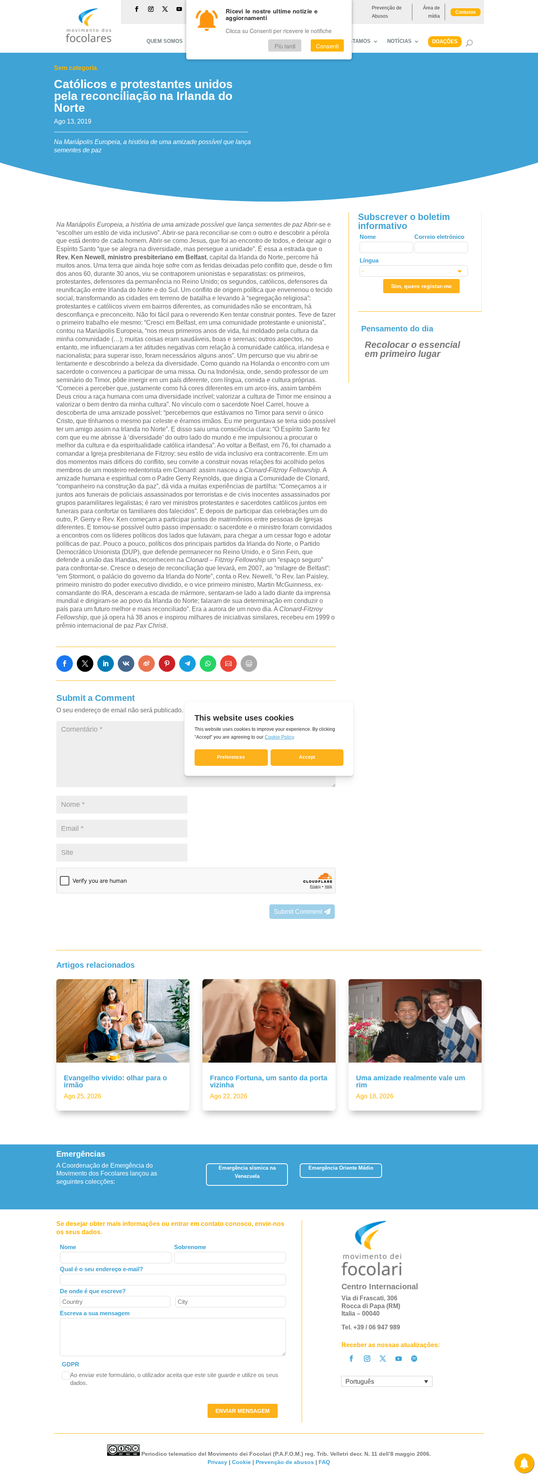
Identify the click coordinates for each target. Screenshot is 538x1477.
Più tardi (285, 46)
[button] (481, 1176)
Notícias (399, 41)
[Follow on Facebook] (136, 9)
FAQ (324, 1462)
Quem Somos (165, 41)
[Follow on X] (165, 9)
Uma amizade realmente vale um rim (410, 1081)
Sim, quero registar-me (421, 286)
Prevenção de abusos (285, 1462)
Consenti (327, 46)
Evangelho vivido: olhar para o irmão (115, 1081)
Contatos (465, 12)
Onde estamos (350, 41)
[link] (64, 663)
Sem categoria (75, 68)
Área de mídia (431, 11)
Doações (445, 41)
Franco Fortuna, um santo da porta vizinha (268, 1081)
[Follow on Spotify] (414, 1358)
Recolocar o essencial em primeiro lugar (412, 349)
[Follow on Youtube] (179, 9)
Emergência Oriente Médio (340, 1168)
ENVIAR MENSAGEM (242, 1411)
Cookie (241, 1462)
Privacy (217, 1462)
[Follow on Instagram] (150, 9)
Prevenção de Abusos (387, 11)
